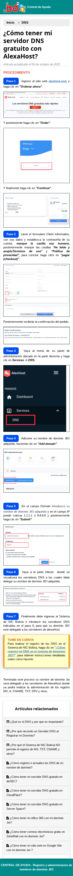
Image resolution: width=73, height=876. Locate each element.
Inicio (10, 22)
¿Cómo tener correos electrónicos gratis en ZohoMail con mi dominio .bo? (35, 834)
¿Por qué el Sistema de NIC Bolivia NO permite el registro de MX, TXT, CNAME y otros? (33, 749)
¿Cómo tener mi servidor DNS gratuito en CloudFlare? (34, 793)
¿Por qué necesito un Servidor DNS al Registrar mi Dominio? (32, 733)
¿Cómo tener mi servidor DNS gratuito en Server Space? (34, 806)
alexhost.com (58, 81)
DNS (25, 22)
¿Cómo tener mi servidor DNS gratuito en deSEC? (34, 779)
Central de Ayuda (38, 7)
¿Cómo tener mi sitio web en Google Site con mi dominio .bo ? (34, 848)
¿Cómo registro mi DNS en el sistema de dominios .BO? (36, 651)
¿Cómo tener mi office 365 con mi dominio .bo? (34, 820)
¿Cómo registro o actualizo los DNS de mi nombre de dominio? (34, 765)
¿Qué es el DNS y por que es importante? (36, 721)
